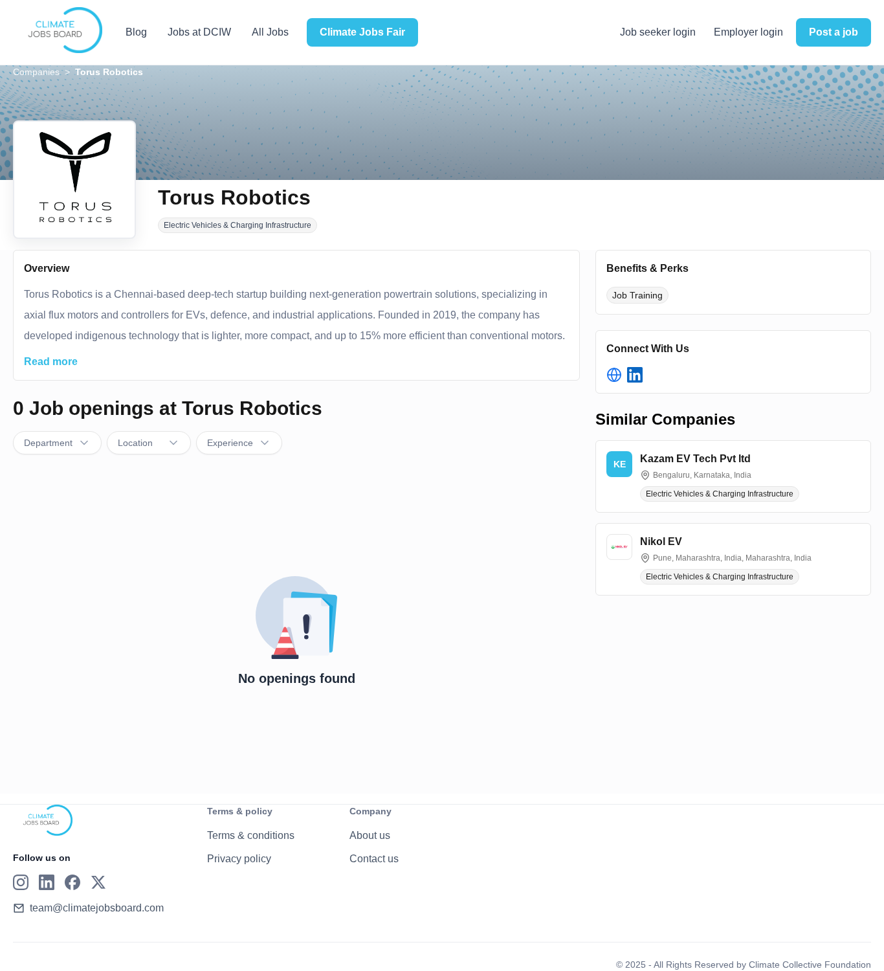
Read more (51, 361)
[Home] (57, 30)
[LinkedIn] (635, 375)
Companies (36, 72)
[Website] (614, 375)
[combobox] (57, 442)
